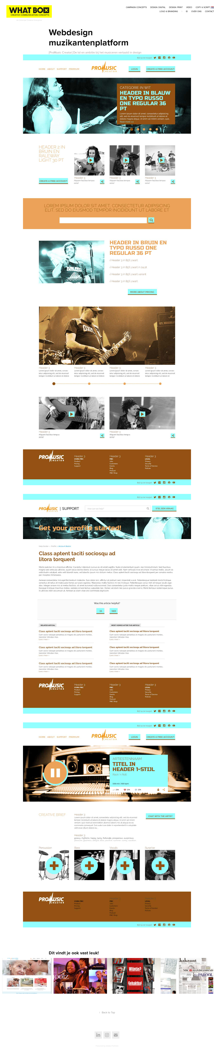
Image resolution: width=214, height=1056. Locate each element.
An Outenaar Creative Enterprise (29, 20)
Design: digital (158, 7)
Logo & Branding (169, 11)
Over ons (196, 11)
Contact (209, 11)
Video (189, 7)
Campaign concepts (136, 7)
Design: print (176, 7)
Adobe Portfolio (112, 1045)
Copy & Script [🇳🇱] (205, 7)
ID (187, 11)
